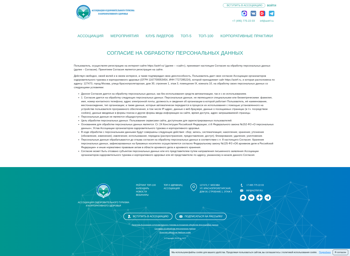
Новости (141, 191)
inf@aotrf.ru (267, 20)
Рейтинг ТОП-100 (146, 185)
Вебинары (142, 195)
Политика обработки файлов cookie (175, 232)
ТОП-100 (206, 36)
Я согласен (340, 252)
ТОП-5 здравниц (173, 185)
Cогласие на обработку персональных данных (175, 229)
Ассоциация (90, 36)
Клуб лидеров (160, 36)
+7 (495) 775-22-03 (243, 20)
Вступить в (244, 5)
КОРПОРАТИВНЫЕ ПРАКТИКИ (246, 36)
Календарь (142, 188)
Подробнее (325, 252)
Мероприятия (124, 36)
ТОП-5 (186, 36)
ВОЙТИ (271, 5)
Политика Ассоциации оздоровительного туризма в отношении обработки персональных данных (175, 225)
